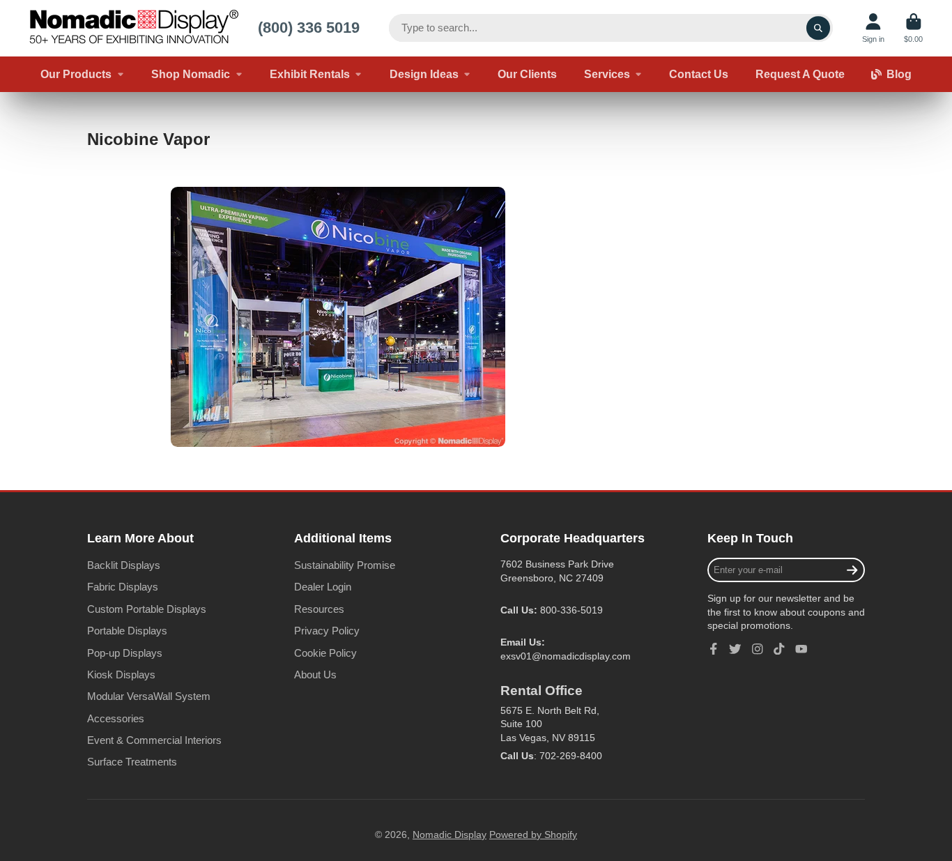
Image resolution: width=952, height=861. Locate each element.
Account (873, 28)
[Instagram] (757, 649)
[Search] (818, 28)
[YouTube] (801, 649)
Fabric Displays (122, 587)
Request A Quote (800, 74)
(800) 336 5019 (309, 27)
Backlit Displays (123, 565)
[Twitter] (735, 649)
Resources (319, 609)
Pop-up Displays (124, 653)
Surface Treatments (132, 762)
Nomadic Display (449, 834)
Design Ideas (424, 74)
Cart (913, 28)
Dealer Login (322, 587)
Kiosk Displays (121, 674)
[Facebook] (713, 649)
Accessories (115, 718)
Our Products (76, 74)
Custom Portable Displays (146, 609)
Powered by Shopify (533, 834)
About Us (315, 674)
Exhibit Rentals (310, 74)
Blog (899, 74)
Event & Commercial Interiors (154, 740)
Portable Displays (127, 631)
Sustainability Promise (344, 565)
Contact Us (698, 74)
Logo (133, 28)
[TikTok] (779, 649)
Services (607, 74)
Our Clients (527, 74)
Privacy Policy (327, 631)
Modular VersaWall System (148, 696)
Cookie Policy (325, 653)
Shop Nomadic (190, 74)
